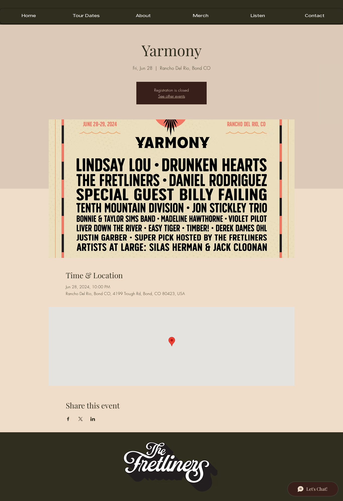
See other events (171, 96)
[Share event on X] (80, 419)
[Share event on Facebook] (68, 419)
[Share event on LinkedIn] (92, 419)
